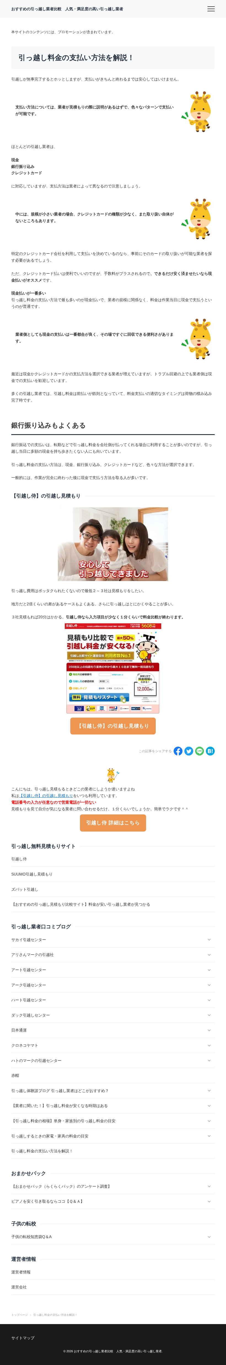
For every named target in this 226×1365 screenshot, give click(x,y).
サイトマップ (22, 1338)
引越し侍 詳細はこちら (113, 822)
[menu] (211, 9)
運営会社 (19, 1287)
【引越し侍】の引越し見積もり (113, 726)
